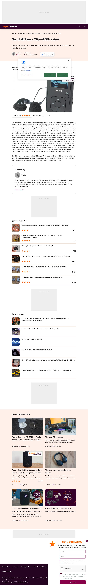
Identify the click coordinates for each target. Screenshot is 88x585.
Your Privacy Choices (41, 567)
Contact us (6, 567)
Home (14, 33)
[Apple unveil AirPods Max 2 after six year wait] (16, 352)
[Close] (68, 60)
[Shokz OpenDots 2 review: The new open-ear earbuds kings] (16, 280)
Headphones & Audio (34, 33)
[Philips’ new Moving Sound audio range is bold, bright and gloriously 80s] (16, 373)
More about (19, 190)
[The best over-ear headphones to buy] (60, 459)
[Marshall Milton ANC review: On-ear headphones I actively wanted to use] (16, 259)
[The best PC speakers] (60, 426)
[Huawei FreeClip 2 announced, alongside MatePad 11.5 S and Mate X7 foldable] (16, 363)
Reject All (49, 75)
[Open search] (79, 27)
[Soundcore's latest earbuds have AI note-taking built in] (16, 331)
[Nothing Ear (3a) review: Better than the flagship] (16, 248)
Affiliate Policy (7, 571)
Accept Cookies (62, 75)
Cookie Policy (27, 70)
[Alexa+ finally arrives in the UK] (16, 342)
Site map (15, 567)
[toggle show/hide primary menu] (84, 27)
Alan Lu (18, 55)
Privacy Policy (26, 567)
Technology (21, 33)
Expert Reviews (8, 27)
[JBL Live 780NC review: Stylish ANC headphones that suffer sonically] (16, 228)
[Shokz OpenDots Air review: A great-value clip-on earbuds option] (16, 269)
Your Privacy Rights (27, 75)
